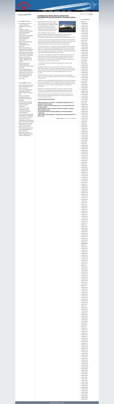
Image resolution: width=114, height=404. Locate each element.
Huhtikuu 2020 (84, 150)
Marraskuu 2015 (85, 240)
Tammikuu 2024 (85, 74)
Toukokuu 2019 (85, 169)
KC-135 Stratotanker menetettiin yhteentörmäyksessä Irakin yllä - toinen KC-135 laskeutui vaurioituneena (25, 104)
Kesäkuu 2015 (84, 248)
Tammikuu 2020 (85, 155)
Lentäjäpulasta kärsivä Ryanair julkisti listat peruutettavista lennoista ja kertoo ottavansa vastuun (56, 16)
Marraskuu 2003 (85, 392)
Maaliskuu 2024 (85, 70)
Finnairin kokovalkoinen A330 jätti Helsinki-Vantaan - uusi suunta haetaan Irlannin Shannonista (25, 125)
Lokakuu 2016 (84, 221)
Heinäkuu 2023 (85, 84)
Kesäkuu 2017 (84, 207)
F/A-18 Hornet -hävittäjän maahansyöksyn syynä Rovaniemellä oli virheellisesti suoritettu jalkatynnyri (25, 110)
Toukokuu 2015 (85, 250)
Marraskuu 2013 (85, 280)
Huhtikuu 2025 (84, 48)
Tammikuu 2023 (85, 94)
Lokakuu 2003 (84, 394)
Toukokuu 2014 (85, 270)
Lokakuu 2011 (84, 323)
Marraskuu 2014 (85, 260)
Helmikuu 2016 (85, 235)
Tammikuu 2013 (85, 297)
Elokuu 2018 (84, 184)
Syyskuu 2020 (84, 141)
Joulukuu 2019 (84, 157)
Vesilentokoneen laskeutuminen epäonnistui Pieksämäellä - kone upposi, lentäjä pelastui (25, 75)
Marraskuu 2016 (85, 219)
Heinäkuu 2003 (85, 397)
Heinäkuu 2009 (85, 360)
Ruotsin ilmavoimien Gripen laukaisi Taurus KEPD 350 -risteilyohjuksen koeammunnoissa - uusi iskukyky (26, 54)
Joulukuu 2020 (84, 136)
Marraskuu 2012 (85, 301)
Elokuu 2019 (84, 163)
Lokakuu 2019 (84, 160)
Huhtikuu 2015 (84, 251)
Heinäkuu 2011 (85, 328)
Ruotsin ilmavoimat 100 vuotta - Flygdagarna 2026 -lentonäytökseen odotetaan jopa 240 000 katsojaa (26, 49)
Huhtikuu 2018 (84, 191)
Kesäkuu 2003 (84, 399)
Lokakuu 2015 (84, 241)
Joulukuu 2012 (84, 299)
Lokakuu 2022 (84, 99)
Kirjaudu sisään (60, 118)
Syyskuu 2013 (84, 284)
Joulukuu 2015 (84, 238)
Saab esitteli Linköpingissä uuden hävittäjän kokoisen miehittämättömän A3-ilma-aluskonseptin (25, 44)
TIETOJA (69, 11)
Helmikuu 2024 (85, 72)
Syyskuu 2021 (84, 121)
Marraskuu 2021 (85, 118)
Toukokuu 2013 (85, 290)
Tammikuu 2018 (85, 196)
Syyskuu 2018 (84, 182)
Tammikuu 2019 (85, 175)
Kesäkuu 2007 (84, 378)
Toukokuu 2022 (85, 108)
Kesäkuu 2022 (84, 106)
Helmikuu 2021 (85, 133)
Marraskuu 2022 (85, 97)
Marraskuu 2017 (85, 199)
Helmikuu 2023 (85, 92)
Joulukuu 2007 (84, 373)
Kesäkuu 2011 (84, 329)
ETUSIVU (45, 11)
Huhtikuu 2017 (84, 211)
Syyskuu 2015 (85, 243)
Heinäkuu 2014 (85, 267)
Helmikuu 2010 (85, 350)
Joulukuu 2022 (84, 96)
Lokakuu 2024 (84, 58)
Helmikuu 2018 (85, 194)
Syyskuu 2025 (84, 40)
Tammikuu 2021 (85, 135)
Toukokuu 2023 (85, 87)
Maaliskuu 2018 (85, 192)
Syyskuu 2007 (84, 377)
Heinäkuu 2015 (85, 246)
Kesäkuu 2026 (84, 25)
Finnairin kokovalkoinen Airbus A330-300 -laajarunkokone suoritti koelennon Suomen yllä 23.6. (26, 134)
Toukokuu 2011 (85, 331)
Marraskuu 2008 (85, 367)
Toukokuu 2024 (85, 67)
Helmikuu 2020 (85, 153)
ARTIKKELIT (57, 11)
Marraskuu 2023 (85, 77)
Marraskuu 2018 (85, 179)
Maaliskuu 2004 (85, 387)
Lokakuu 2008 (84, 368)
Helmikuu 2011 (85, 336)
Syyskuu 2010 (84, 343)
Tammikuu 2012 (85, 317)
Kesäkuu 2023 (84, 86)
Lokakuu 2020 (84, 140)
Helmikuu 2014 (85, 275)
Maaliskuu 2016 (85, 233)
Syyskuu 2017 (84, 202)
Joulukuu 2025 (84, 35)
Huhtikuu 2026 (84, 28)
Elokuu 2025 (84, 42)
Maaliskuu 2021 (85, 131)
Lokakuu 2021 (84, 119)
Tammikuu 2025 (85, 53)
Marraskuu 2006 (85, 383)
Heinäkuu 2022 (85, 104)
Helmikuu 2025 (85, 52)
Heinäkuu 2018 (85, 185)
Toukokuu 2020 (85, 148)
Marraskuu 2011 (85, 321)
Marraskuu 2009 (85, 355)
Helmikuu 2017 (85, 214)
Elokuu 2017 (84, 204)
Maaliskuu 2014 (85, 273)
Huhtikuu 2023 (84, 89)
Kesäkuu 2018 (84, 187)
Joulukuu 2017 (84, 197)
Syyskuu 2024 (84, 60)
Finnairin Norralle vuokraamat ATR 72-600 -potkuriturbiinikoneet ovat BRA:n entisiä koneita (26, 129)
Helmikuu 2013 (85, 295)
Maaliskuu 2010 (85, 348)
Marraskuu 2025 (85, 37)
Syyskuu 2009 (84, 358)
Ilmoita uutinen (22, 78)
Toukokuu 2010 (85, 346)
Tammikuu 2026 (85, 33)
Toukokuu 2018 (85, 189)
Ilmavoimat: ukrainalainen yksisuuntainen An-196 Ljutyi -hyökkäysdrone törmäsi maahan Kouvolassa (25, 98)
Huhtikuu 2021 (84, 130)
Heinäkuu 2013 (85, 287)
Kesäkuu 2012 (84, 309)
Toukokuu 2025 (85, 47)
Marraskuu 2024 (85, 57)
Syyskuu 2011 (84, 324)
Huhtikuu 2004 (84, 385)
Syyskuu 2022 (84, 101)
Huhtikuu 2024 (84, 69)
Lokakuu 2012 (84, 302)
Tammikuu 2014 (85, 277)
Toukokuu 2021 (85, 128)
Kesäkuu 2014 (84, 268)
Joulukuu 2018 (84, 177)
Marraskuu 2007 (85, 375)
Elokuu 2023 (84, 82)
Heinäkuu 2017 (85, 206)
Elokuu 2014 (84, 265)
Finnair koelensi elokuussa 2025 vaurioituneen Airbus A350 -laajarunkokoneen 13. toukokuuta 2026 (25, 92)
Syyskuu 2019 (84, 162)
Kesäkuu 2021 (84, 126)
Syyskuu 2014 (84, 263)
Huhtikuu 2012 (84, 312)
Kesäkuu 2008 (84, 372)
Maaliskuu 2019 (85, 172)
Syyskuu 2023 (84, 81)
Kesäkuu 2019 (84, 167)
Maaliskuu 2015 (85, 253)
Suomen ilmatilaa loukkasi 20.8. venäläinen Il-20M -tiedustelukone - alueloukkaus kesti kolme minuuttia (26, 70)
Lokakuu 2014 (84, 262)
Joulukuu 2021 (84, 116)
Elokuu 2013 (84, 285)
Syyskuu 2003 (84, 395)
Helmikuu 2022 (85, 113)
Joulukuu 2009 (84, 353)
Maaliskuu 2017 (85, 212)
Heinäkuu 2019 (85, 165)
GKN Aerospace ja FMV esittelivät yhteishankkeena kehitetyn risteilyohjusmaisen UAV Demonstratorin (26, 38)
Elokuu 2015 (84, 245)
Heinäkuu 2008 (85, 370)
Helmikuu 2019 (85, 174)
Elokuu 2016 (84, 224)
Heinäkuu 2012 (85, 307)
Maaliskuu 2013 (85, 294)
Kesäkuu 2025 (84, 45)
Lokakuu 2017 (84, 201)
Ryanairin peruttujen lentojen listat (46, 99)
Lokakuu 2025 (84, 38)
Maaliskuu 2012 (85, 314)
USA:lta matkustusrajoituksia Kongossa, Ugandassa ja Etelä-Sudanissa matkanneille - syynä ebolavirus (25, 59)
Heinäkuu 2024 (85, 64)
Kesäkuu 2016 (84, 228)
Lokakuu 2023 (84, 79)
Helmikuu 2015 (85, 255)
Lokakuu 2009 (84, 356)
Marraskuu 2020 (85, 138)
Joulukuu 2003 (84, 390)
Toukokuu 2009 (85, 363)
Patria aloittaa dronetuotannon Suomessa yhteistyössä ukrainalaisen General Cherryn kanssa (25, 26)
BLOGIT (64, 11)
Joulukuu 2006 (84, 382)
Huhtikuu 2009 (84, 365)
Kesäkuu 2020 (84, 147)
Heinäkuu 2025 (85, 43)
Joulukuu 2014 (84, 258)
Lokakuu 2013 (84, 282)
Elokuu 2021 (84, 123)
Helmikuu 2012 (85, 316)
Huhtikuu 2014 (84, 272)
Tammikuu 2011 (85, 338)
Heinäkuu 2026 (85, 23)
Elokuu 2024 (84, 62)
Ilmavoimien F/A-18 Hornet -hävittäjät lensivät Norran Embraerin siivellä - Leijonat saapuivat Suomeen (26, 120)
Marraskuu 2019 (85, 158)
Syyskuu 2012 (84, 304)
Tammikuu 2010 (85, 351)
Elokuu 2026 (84, 21)
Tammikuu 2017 (85, 216)
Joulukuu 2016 (84, 218)
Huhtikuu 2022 (84, 109)
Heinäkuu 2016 (85, 226)
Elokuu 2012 (84, 306)
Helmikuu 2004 (85, 389)
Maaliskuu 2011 (85, 334)
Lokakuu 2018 (84, 180)
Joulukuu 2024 (84, 55)
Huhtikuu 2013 (84, 292)
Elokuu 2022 (84, 102)
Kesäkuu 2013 (84, 289)
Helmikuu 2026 (85, 31)
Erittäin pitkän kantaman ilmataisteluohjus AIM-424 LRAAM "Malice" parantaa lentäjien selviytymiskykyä (26, 32)
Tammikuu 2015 (85, 256)
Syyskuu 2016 (84, 223)
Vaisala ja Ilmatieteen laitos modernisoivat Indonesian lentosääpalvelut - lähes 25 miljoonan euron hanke (26, 65)
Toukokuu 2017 (85, 209)
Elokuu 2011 (84, 326)
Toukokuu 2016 (85, 229)
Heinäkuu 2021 (85, 125)
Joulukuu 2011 (84, 319)
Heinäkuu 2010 (85, 345)
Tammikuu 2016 (85, 236)
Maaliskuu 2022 (85, 111)
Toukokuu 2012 (85, 311)
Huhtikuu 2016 (84, 231)
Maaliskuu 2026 (85, 30)
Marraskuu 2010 (85, 341)
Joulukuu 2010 (84, 339)
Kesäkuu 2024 (84, 65)
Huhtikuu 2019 (84, 170)
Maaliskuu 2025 (85, 50)
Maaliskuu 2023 (85, 91)
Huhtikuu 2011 (84, 333)
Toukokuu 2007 (85, 380)
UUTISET (51, 11)
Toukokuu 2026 (85, 26)
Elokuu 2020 (84, 143)
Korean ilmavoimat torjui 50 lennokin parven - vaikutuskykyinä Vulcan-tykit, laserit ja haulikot (26, 86)
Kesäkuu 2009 (84, 361)
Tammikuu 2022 (85, 114)
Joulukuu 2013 (84, 279)
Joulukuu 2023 (84, 75)
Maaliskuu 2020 (85, 152)
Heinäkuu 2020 (85, 145)
